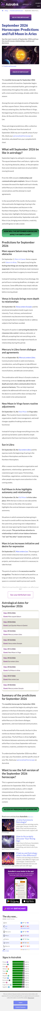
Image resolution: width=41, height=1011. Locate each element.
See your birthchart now (20, 595)
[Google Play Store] (13, 901)
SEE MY (16, 908)
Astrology (26, 4)
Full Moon (22, 497)
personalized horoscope (22, 136)
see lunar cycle (25, 928)
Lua (6, 926)
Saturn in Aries (11, 262)
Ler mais (6, 951)
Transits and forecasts (16, 10)
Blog (6, 10)
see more (31, 816)
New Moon (23, 412)
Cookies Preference (20, 1007)
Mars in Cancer (20, 259)
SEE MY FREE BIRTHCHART (20, 17)
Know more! (31, 998)
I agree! (20, 1002)
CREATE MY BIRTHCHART (21, 72)
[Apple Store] (29, 901)
